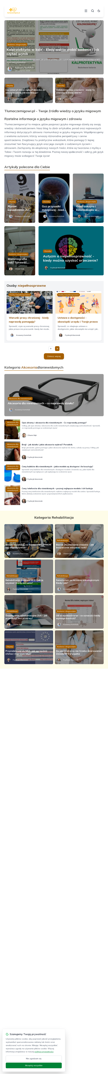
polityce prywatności (44, 1051)
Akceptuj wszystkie (33, 1065)
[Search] (92, 10)
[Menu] (86, 11)
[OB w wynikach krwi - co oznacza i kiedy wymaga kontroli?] (79, 612)
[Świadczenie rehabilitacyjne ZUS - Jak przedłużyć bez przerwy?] (28, 612)
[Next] (57, 348)
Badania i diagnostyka (17, 44)
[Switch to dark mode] (98, 10)
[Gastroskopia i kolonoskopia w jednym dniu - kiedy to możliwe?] (88, 198)
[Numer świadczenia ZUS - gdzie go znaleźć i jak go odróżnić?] (19, 198)
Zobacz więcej (54, 356)
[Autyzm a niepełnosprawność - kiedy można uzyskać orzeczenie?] (71, 250)
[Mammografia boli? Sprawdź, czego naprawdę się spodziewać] (19, 250)
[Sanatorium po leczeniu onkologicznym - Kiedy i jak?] (79, 576)
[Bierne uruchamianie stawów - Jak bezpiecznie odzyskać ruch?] (79, 541)
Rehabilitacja (12, 540)
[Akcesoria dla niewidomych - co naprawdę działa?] (54, 395)
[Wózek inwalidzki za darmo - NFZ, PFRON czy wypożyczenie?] (28, 541)
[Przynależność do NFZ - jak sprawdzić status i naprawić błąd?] (28, 647)
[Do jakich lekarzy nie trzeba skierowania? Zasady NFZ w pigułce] (79, 647)
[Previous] (51, 348)
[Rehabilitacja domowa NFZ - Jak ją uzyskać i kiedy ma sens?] (28, 576)
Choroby (60, 85)
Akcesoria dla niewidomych (20, 398)
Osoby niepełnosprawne (19, 295)
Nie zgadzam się (33, 1058)
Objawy (10, 85)
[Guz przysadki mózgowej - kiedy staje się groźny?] (54, 198)
